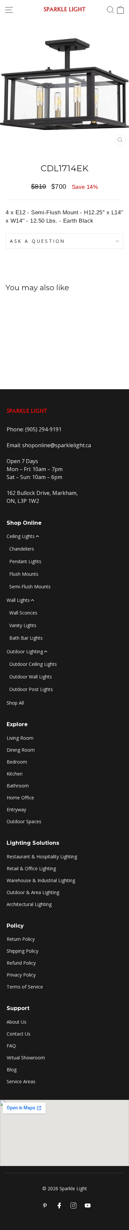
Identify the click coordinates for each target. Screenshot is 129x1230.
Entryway (16, 809)
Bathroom (18, 785)
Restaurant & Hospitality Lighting (42, 856)
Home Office (20, 797)
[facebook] (59, 1205)
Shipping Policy (22, 951)
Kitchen (14, 774)
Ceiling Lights (21, 536)
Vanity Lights (22, 625)
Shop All (15, 703)
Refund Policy (21, 963)
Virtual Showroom (26, 1057)
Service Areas (21, 1081)
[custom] (73, 1205)
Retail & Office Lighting (31, 868)
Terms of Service (25, 987)
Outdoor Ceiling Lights (33, 664)
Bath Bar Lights (26, 638)
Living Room (20, 738)
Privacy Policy (21, 975)
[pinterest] (45, 1205)
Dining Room (21, 750)
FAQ (11, 1046)
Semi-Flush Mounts (30, 586)
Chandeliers (21, 549)
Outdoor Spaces (24, 821)
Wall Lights (18, 600)
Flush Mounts (23, 574)
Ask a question (37, 241)
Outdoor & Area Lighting (33, 892)
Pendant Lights (25, 561)
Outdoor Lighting (25, 651)
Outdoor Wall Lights (30, 676)
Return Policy (21, 939)
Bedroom (17, 762)
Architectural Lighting (29, 904)
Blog (12, 1069)
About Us (16, 1022)
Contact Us (18, 1034)
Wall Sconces (23, 613)
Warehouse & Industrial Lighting (41, 880)
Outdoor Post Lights (31, 689)
